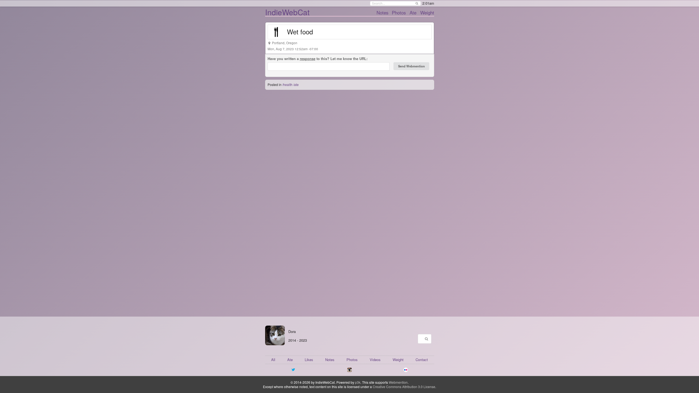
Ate (413, 12)
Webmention (398, 382)
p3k (357, 382)
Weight (427, 12)
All (273, 359)
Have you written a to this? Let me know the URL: (318, 58)
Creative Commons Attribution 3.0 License (404, 386)
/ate (296, 84)
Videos (375, 359)
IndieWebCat (287, 12)
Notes (382, 12)
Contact (422, 359)
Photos (399, 12)
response (307, 58)
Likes (309, 359)
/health (287, 84)
